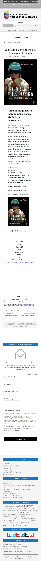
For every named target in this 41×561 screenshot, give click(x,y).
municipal (21, 519)
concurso (6, 513)
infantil (28, 517)
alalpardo (7, 262)
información (7, 519)
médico (27, 519)
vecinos (20, 525)
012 (4, 507)
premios (26, 521)
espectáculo (28, 515)
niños (12, 521)
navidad (6, 521)
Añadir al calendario (20, 231)
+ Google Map (29, 304)
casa (18, 511)
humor (21, 262)
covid (19, 513)
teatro (32, 262)
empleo (21, 515)
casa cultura (14, 262)
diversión (15, 515)
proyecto (32, 521)
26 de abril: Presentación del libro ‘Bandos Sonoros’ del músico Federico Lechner (28, 313)
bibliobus (6, 511)
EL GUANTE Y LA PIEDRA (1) (18, 194)
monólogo (27, 262)
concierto (33, 511)
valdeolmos (10, 524)
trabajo (32, 523)
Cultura (25, 512)
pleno (18, 521)
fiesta (12, 517)
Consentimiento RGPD (12, 410)
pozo (21, 521)
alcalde (6, 509)
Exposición (6, 517)
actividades (9, 507)
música (32, 519)
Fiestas (17, 516)
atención (18, 509)
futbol (23, 517)
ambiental (12, 509)
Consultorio (13, 513)
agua (15, 507)
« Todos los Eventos (20, 38)
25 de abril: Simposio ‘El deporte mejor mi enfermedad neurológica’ (12, 313)
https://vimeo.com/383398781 (18, 190)
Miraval (14, 519)
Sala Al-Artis (7, 523)
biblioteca (12, 511)
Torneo (27, 523)
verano (25, 525)
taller (15, 523)
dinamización (7, 515)
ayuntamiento (28, 509)
